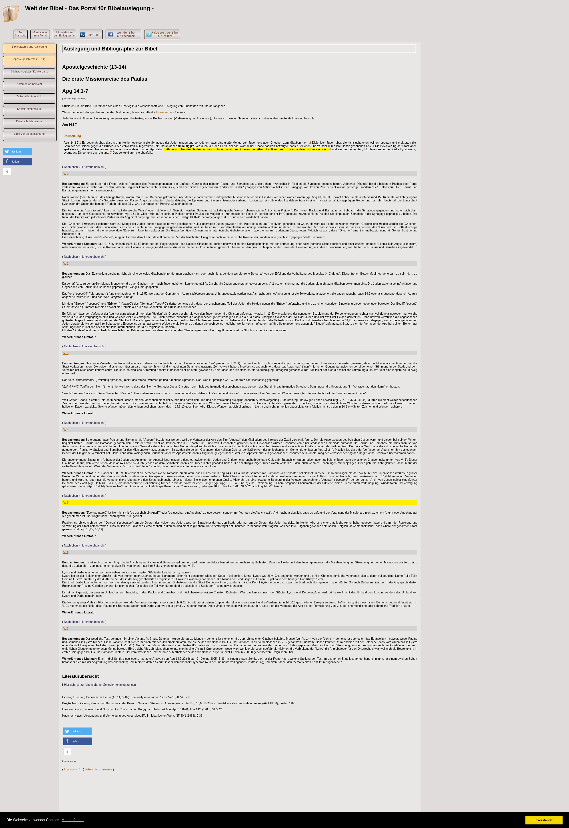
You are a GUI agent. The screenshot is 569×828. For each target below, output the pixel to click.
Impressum (71, 769)
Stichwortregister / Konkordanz (29, 71)
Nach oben (71, 167)
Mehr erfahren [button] (73, 820)
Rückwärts (69, 98)
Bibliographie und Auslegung (29, 46)
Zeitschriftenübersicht (29, 96)
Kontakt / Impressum (29, 109)
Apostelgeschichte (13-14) (29, 59)
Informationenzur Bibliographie (64, 34)
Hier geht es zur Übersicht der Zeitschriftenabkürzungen (100, 684)
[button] (17, 151)
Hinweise (162, 112)
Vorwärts (81, 98)
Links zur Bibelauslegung (29, 133)
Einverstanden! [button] (544, 820)
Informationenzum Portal (40, 34)
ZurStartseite (20, 34)
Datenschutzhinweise (29, 121)
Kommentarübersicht (29, 84)
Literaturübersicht (93, 167)
